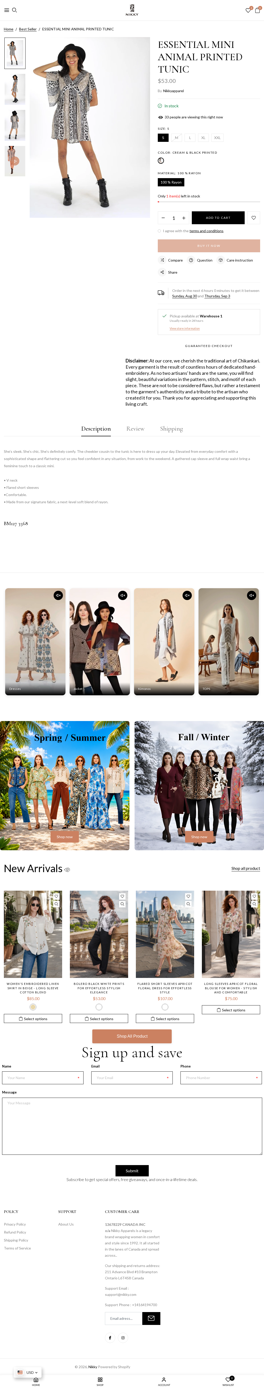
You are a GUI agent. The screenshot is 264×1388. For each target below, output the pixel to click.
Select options (35, 1019)
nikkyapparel (173, 91)
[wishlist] (248, 11)
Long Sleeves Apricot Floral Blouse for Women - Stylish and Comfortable (231, 988)
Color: (187, 152)
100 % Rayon (171, 182)
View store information (185, 328)
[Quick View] (56, 904)
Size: (163, 129)
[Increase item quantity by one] (184, 218)
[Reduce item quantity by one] (163, 218)
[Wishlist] (56, 896)
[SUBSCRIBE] (151, 1318)
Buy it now (208, 246)
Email (95, 1066)
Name (6, 1066)
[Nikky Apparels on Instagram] (123, 1338)
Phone (185, 1066)
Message (9, 1092)
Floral (165, 1007)
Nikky (92, 1367)
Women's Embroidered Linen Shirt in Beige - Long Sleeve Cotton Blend (33, 988)
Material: (179, 173)
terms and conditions (206, 231)
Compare (175, 260)
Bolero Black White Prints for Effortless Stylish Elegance (99, 988)
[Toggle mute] (58, 595)
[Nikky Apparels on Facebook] (110, 1338)
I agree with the (193, 231)
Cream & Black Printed (161, 161)
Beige (33, 1007)
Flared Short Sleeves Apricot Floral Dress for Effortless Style (165, 988)
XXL (217, 137)
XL (203, 137)
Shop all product (246, 868)
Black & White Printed (99, 1007)
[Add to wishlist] (253, 217)
